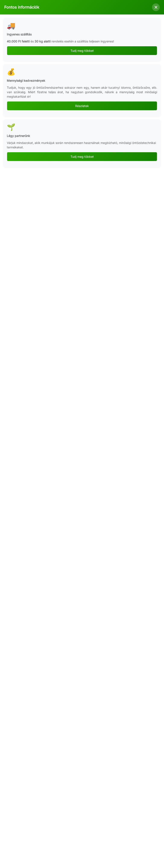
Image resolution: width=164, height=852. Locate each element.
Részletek (82, 106)
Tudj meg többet (82, 50)
